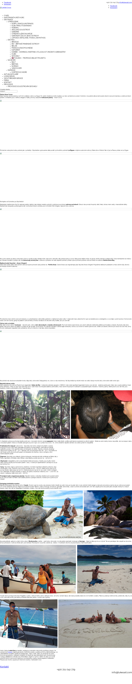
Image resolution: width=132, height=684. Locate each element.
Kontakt (4, 666)
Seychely (15, 56)
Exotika (11, 40)
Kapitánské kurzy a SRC (14, 17)
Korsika (15, 28)
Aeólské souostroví (21, 30)
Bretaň (15, 64)
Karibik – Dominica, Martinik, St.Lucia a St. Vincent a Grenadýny (39, 52)
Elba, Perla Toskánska (21, 26)
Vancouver (17, 68)
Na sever (11, 60)
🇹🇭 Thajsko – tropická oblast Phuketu (29, 58)
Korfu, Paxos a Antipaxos (22, 24)
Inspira (10, 652)
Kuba (14, 54)
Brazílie (15, 42)
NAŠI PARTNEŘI (124, 681)
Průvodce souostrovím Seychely (22, 86)
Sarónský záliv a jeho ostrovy (25, 36)
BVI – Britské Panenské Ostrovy (25, 44)
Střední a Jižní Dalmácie (22, 34)
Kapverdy (16, 50)
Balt (14, 62)
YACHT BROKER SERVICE (13, 78)
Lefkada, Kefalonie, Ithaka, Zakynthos (28, 38)
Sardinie (15, 32)
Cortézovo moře (19, 72)
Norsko (15, 66)
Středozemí (13, 22)
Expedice (11, 70)
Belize (14, 46)
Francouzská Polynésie (22, 48)
